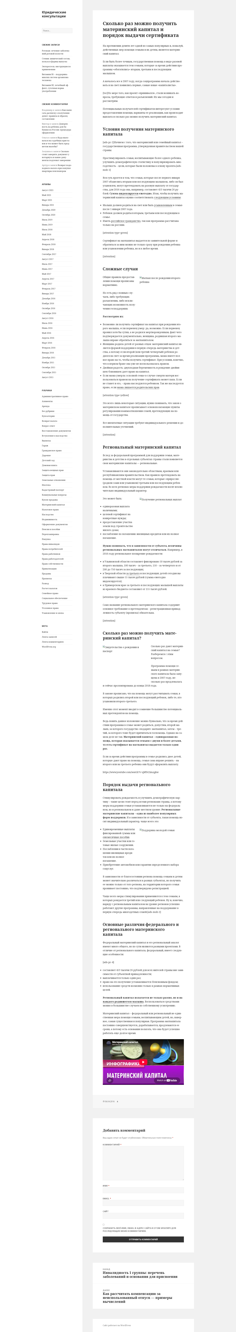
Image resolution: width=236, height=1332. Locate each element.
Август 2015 (47, 377)
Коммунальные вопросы (54, 494)
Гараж (45, 445)
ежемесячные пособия (116, 837)
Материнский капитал (53, 504)
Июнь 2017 (47, 269)
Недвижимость (49, 519)
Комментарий (112, 1144)
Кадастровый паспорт (53, 490)
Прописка (47, 578)
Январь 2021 (48, 205)
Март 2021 (47, 200)
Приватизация (49, 568)
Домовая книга (49, 465)
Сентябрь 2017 (49, 254)
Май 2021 (46, 195)
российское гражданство (125, 221)
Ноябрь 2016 (48, 303)
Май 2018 (46, 234)
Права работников (51, 554)
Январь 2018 (48, 249)
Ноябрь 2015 (48, 362)
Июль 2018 (47, 229)
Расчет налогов (49, 588)
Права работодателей (53, 558)
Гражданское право (52, 450)
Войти (45, 632)
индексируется (128, 193)
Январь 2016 (48, 352)
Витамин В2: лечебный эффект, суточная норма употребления (55, 88)
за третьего (133, 573)
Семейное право (50, 593)
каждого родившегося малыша (123, 1001)
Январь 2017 (48, 293)
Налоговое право (50, 509)
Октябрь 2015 (48, 367)
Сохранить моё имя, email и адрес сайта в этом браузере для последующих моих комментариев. (139, 1229)
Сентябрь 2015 (49, 372)
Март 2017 (47, 283)
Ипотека (46, 485)
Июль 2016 (47, 323)
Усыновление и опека (53, 613)
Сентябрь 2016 (49, 313)
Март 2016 (47, 342)
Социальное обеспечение (54, 598)
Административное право (55, 396)
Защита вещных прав (53, 470)
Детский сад (48, 460)
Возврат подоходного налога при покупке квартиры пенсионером (57, 168)
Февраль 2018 (48, 244)
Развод (45, 583)
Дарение (46, 455)
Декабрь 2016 (48, 298)
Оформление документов (55, 524)
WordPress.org (49, 646)
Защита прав (48, 475)
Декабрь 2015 (48, 357)
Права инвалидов (50, 544)
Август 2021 (47, 190)
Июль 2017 (47, 264)
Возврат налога (49, 421)
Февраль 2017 (48, 288)
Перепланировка (50, 534)
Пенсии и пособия (51, 529)
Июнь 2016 (47, 328)
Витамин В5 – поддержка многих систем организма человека (55, 77)
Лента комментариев (53, 641)
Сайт (106, 1211)
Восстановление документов (56, 430)
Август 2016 (47, 318)
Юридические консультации (54, 14)
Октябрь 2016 (48, 308)
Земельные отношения (53, 480)
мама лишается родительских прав (138, 387)
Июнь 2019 (47, 224)
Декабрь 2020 (48, 210)
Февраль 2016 (48, 347)
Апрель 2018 (48, 239)
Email (107, 1198)
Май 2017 (46, 274)
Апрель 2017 (48, 278)
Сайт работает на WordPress (117, 1325)
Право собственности (52, 563)
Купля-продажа (50, 499)
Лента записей (49, 637)
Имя (106, 1185)
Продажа (46, 573)
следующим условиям (167, 197)
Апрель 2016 (48, 338)
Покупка (46, 539)
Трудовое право (50, 603)
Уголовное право (50, 608)
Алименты (47, 401)
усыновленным (163, 205)
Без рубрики (48, 411)
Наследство (48, 514)
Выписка (46, 440)
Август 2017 (47, 259)
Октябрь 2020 (48, 214)
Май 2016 (46, 333)
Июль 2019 (47, 219)
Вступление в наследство (54, 435)
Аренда (45, 406)
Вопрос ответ (48, 426)
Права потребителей (52, 549)
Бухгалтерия (48, 416)
